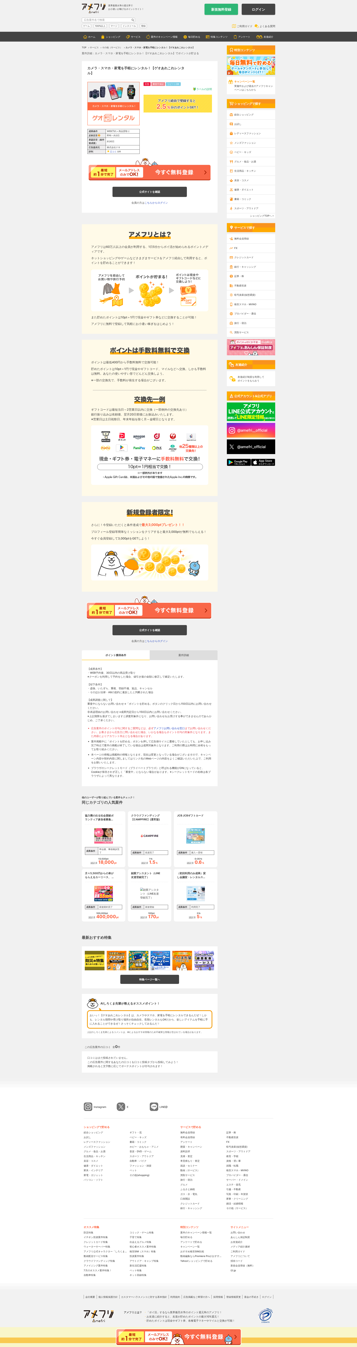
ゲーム (86, 26)
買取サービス (241, 332)
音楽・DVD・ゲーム (141, 1151)
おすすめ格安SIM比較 (192, 1251)
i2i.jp (233, 1270)
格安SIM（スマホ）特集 (143, 1251)
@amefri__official (252, 430)
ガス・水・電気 (188, 1194)
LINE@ (164, 1106)
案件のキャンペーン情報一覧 (196, 1232)
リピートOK (173, 84)
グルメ (184, 1184)
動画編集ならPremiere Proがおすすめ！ (201, 1256)
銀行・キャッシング (245, 266)
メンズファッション (245, 142)
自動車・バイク (138, 1160)
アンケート (244, 36)
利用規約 (175, 1296)
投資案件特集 (137, 1256)
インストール (129, 26)
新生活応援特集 (138, 1265)
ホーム (91, 36)
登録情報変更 (233, 1296)
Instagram (100, 1106)
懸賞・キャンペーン (191, 1146)
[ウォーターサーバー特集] (160, 961)
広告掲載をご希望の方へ (196, 1296)
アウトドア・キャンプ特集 (144, 1260)
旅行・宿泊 (240, 323)
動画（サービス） (190, 1170)
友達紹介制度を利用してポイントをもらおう (251, 378)
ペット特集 (136, 1270)
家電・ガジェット (93, 1175)
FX (235, 248)
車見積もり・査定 (190, 1160)
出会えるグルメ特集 (140, 1241)
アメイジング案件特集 (96, 1265)
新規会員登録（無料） (243, 1265)
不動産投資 (240, 285)
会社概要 (90, 1296)
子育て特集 (136, 1237)
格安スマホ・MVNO (245, 304)
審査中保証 (158, 84)
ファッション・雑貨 (140, 1165)
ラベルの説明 (204, 89)
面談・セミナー (188, 1165)
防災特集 (88, 1232)
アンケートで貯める (191, 1241)
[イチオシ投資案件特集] (116, 961)
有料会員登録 (187, 1137)
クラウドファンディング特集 (99, 1260)
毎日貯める (194, 36)
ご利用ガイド (245, 26)
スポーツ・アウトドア (246, 208)
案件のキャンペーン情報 (164, 36)
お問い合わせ (238, 1232)
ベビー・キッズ (242, 152)
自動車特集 (90, 1274)
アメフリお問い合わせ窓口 (169, 728)
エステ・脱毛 (233, 1184)
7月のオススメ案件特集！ (98, 1270)
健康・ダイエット (244, 189)
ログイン (258, 9)
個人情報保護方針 (108, 1296)
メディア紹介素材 (240, 1246)
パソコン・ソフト (93, 1179)
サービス (136, 36)
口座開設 (185, 1198)
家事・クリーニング (237, 1198)
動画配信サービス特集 (96, 1256)
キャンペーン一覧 (190, 1246)
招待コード (237, 1260)
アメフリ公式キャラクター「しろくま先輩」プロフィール (105, 1251)
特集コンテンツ (219, 36)
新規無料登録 (221, 9)
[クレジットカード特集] (138, 961)
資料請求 (185, 1151)
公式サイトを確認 (149, 191)
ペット (133, 1170)
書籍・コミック (242, 199)
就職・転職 (232, 1165)
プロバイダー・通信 (245, 313)
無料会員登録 (241, 238)
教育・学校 (232, 1156)
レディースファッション (247, 133)
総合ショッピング (244, 114)
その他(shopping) (139, 1175)
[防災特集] (94, 961)
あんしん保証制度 (240, 1237)
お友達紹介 (237, 1241)
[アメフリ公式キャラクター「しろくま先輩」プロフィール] (182, 961)
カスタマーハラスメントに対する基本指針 (144, 1296)
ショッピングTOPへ (261, 215)
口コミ (113, 151)
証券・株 (239, 276)
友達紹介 (268, 36)
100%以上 (100, 26)
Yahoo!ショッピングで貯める (196, 1260)
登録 (143, 26)
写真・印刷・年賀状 (237, 1194)
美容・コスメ (241, 180)
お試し (238, 124)
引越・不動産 (233, 1189)
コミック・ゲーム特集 (142, 1232)
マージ (114, 26)
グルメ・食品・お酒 (245, 161)
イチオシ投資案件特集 (96, 1237)
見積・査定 (186, 1156)
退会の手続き (251, 1296)
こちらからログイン (156, 202)
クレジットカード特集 (96, 1241)
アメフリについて (240, 1256)
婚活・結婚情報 (234, 1203)
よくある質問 (267, 26)
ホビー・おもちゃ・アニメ (144, 1146)
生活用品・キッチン (245, 170)
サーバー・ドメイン (237, 1179)
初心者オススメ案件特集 (143, 1246)
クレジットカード (244, 257)
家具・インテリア (93, 1170)
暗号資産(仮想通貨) (244, 294)
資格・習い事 (233, 1160)
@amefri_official (251, 447)
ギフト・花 (136, 1132)
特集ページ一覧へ (149, 979)
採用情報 (218, 1296)
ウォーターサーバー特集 (97, 1246)
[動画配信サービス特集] (204, 961)
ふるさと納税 (187, 1189)
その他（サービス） (237, 1208)
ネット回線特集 (138, 1274)
